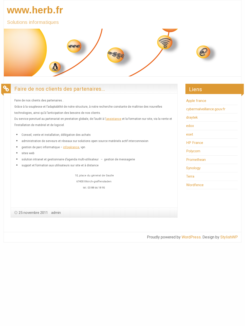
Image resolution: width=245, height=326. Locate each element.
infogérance (71, 147)
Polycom (193, 151)
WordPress (191, 237)
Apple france (196, 101)
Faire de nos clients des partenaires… (59, 89)
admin (56, 212)
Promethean (196, 160)
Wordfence (195, 185)
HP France (194, 143)
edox (190, 126)
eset (189, 134)
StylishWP (229, 237)
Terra (190, 176)
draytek (192, 117)
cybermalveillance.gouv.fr (205, 109)
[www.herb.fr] (119, 52)
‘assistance (113, 119)
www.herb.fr (35, 10)
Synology (193, 168)
